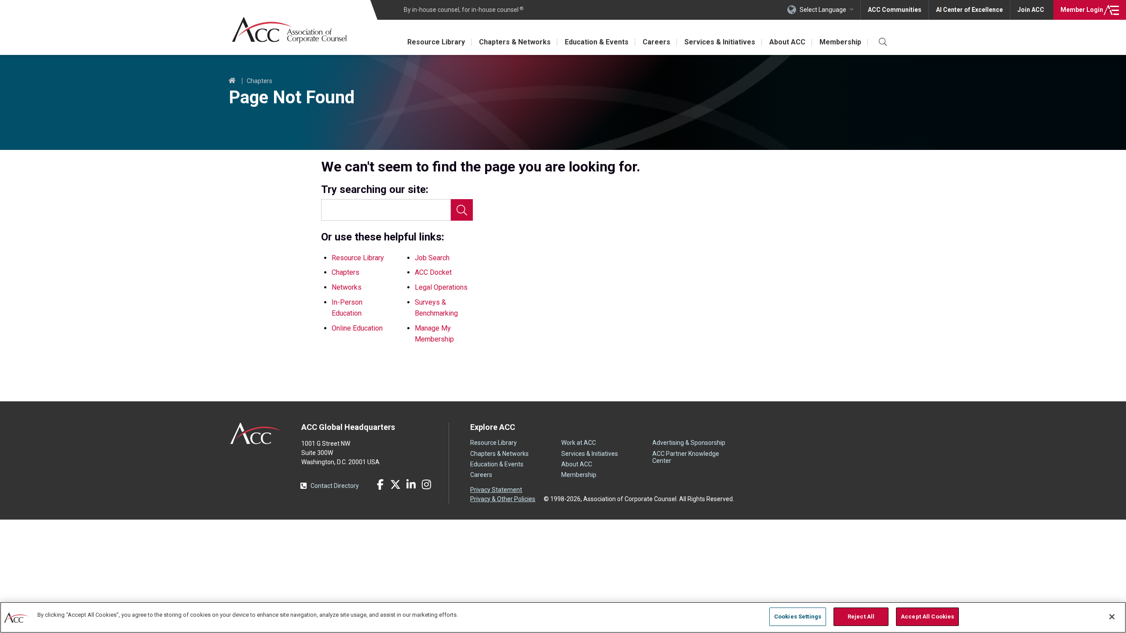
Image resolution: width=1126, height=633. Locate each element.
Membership (840, 42)
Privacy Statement (496, 489)
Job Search (432, 258)
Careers (656, 42)
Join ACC (1030, 9)
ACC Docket (433, 272)
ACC (256, 433)
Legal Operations (441, 287)
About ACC (787, 42)
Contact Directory (335, 485)
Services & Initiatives (719, 42)
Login (1081, 9)
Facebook (380, 484)
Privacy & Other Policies (502, 498)
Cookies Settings (797, 616)
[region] (563, 617)
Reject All (861, 616)
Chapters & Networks (515, 42)
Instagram (426, 484)
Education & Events (597, 42)
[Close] (1112, 616)
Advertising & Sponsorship (688, 442)
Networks (347, 287)
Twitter (395, 484)
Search (462, 210)
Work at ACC (578, 442)
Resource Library (436, 42)
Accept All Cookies (927, 616)
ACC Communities (894, 9)
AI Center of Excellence (969, 9)
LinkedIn (411, 484)
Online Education (357, 328)
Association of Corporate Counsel (289, 30)
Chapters (259, 81)
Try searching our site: (374, 190)
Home (232, 80)
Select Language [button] (823, 9)
